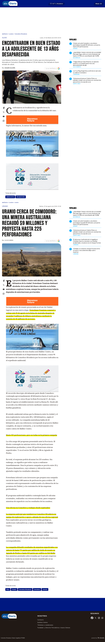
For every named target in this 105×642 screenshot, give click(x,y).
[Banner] (32, 123)
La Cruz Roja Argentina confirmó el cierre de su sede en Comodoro (87, 72)
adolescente (10, 197)
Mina (7, 589)
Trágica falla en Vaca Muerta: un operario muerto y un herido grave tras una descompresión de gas (86, 63)
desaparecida (21, 197)
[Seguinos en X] (95, 617)
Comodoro (37, 589)
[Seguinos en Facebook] (92, 617)
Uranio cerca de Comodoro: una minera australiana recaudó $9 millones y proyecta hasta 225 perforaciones (86, 45)
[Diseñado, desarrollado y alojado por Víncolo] (101, 638)
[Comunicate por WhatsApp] (102, 617)
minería (45, 589)
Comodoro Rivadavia (25, 589)
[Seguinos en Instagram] (99, 617)
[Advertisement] (52, 20)
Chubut (14, 589)
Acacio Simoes (9, 240)
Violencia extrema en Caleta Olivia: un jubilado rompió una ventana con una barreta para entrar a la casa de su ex (87, 80)
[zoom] (31, 87)
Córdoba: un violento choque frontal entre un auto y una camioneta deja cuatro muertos (86, 250)
